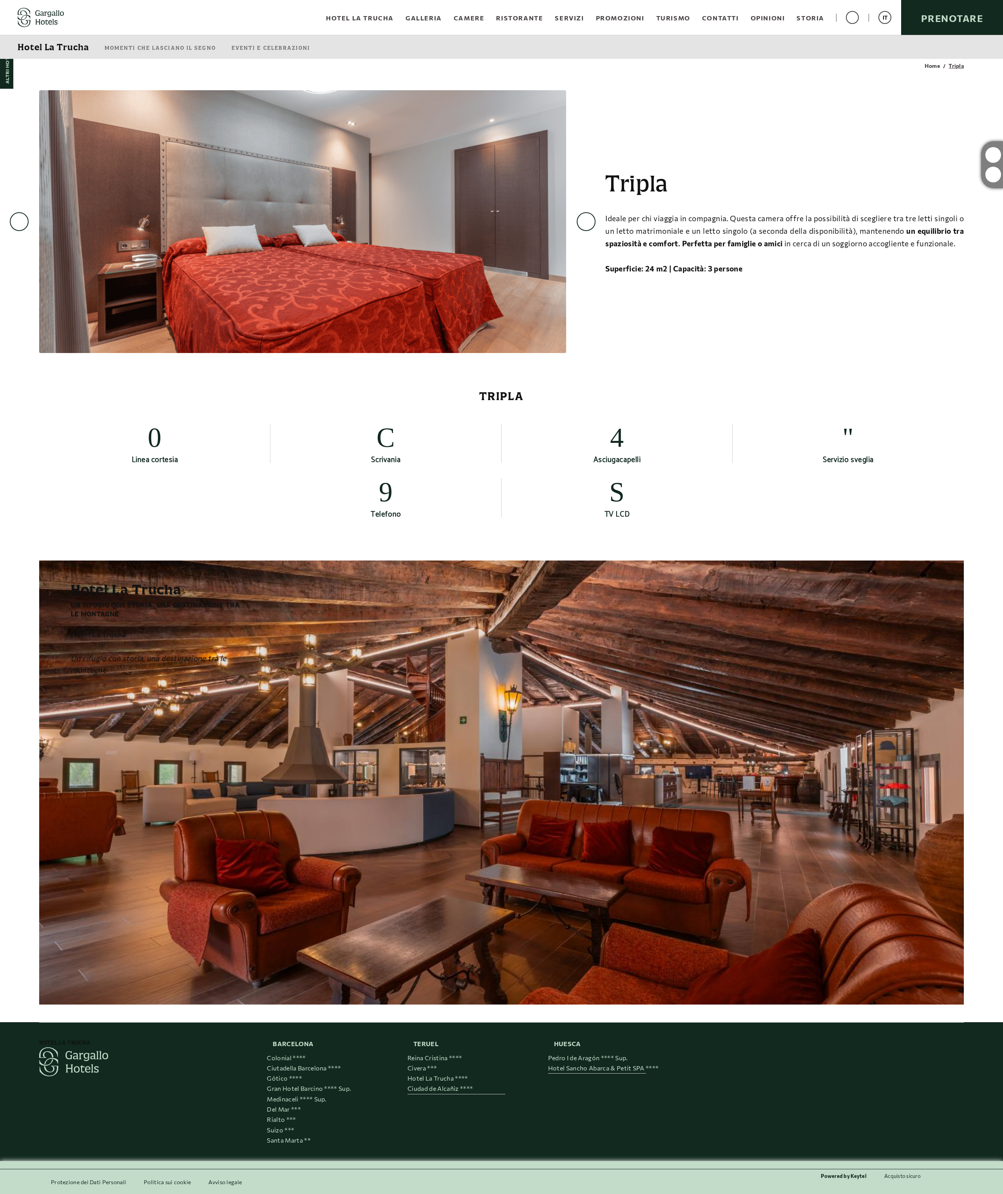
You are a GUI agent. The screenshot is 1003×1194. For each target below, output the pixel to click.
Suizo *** (280, 1130)
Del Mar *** (284, 1109)
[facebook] (993, 174)
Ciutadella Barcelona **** (304, 1068)
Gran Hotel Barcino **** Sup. (309, 1088)
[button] (885, 17)
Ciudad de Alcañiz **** (440, 1088)
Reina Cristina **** (434, 1057)
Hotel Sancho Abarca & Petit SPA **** (603, 1068)
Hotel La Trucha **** (437, 1078)
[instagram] (993, 155)
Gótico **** (284, 1078)
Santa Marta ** (288, 1140)
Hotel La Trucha (53, 47)
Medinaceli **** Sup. (296, 1099)
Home (932, 66)
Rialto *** (281, 1119)
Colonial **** (286, 1057)
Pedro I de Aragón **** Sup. (588, 1057)
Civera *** (422, 1068)
